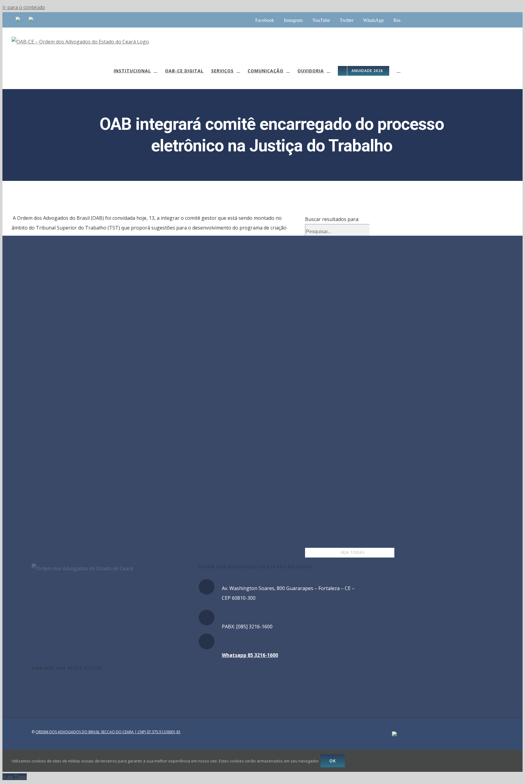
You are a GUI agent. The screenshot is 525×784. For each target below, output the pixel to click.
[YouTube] (50, 684)
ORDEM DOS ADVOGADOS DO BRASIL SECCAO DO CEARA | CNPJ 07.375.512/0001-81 (108, 731)
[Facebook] (33, 684)
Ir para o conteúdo (23, 7)
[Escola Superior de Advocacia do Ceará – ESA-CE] (31, 19)
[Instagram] (41, 684)
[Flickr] (82, 684)
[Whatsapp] (66, 684)
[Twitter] (58, 684)
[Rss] (74, 684)
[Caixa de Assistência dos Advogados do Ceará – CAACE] (18, 19)
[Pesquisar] (398, 71)
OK (332, 761)
